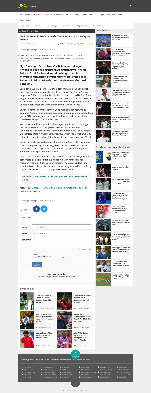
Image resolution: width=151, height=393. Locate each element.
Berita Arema (85, 374)
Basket (68, 15)
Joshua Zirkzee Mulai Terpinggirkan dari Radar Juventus (44, 335)
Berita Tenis (27, 377)
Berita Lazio (123, 367)
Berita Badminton (29, 372)
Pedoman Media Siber (61, 359)
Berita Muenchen (125, 369)
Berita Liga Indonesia (50, 377)
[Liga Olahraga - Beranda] (28, 6)
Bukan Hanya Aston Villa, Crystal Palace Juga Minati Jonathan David (44, 317)
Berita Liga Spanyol (49, 372)
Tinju (102, 15)
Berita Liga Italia (48, 369)
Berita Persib (85, 367)
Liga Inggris (25, 26)
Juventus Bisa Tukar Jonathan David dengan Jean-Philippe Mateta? (45, 299)
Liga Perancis (67, 26)
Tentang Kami (27, 359)
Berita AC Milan (105, 374)
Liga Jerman (82, 26)
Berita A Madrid (124, 374)
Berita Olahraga (26, 20)
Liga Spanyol (52, 26)
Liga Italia (38, 26)
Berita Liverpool (67, 372)
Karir (88, 359)
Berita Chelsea (67, 374)
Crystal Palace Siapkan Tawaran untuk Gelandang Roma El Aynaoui (82, 299)
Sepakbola (38, 15)
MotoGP (48, 15)
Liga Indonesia (98, 26)
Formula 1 (93, 15)
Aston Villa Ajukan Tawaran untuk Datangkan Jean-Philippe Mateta (80, 336)
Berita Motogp (28, 369)
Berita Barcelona (105, 367)
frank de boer (33, 191)
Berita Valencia (124, 372)
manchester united (40, 187)
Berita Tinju (27, 374)
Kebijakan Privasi (42, 359)
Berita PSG (65, 377)
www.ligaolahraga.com (78, 390)
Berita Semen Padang (88, 372)
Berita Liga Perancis (49, 374)
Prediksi (28, 15)
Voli (113, 15)
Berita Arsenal (66, 369)
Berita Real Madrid (106, 369)
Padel (119, 15)
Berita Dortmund (105, 372)
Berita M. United (67, 367)
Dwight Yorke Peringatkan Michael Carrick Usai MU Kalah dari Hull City (82, 317)
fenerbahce (72, 187)
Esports (76, 15)
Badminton (58, 15)
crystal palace (58, 187)
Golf (108, 15)
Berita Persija (85, 369)
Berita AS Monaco (106, 377)
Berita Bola (27, 367)
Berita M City (123, 377)
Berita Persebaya (86, 377)
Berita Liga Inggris (49, 367)
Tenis (84, 15)
